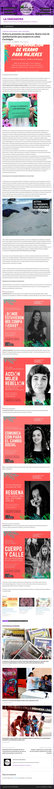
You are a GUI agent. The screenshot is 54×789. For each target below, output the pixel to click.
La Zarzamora (16, 41)
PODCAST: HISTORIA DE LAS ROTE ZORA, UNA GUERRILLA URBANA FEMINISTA (26, 609)
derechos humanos (13, 31)
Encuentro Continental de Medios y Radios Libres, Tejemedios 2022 (20, 700)
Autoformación (19, 620)
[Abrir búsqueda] (50, 26)
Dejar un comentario (24, 41)
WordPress (44, 786)
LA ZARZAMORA (13, 19)
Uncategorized (26, 31)
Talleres (25, 620)
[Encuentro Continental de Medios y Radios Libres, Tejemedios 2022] (27, 683)
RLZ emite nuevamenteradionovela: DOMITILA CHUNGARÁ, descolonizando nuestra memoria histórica (9, 610)
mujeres (20, 31)
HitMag (49, 786)
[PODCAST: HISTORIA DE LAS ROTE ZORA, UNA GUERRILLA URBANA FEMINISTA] (26, 602)
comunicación (5, 31)
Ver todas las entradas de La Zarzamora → (22, 765)
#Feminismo (11, 620)
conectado (15, 778)
